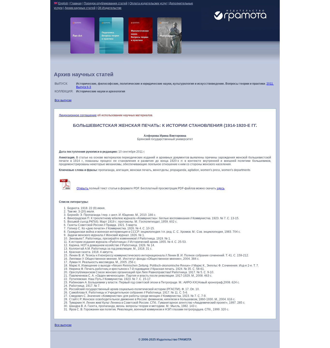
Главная (76, 3)
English (63, 3)
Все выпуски (63, 100)
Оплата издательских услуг (148, 3)
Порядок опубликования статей (105, 3)
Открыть (83, 188)
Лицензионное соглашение (78, 115)
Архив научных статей (80, 8)
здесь (220, 188)
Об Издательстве (110, 8)
